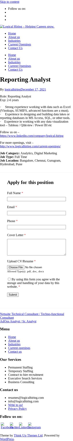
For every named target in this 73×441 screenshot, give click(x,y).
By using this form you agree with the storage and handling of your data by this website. (33, 283)
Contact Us (15, 48)
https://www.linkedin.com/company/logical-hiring (31, 135)
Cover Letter (16, 235)
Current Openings (19, 44)
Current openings (19, 348)
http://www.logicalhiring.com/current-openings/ (30, 146)
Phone (12, 221)
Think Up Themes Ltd (28, 435)
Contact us (15, 351)
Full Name (15, 193)
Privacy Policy (17, 408)
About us (14, 37)
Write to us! (15, 405)
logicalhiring (13, 89)
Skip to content (9, 1)
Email (12, 207)
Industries (14, 40)
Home (12, 33)
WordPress (7, 439)
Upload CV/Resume (21, 261)
